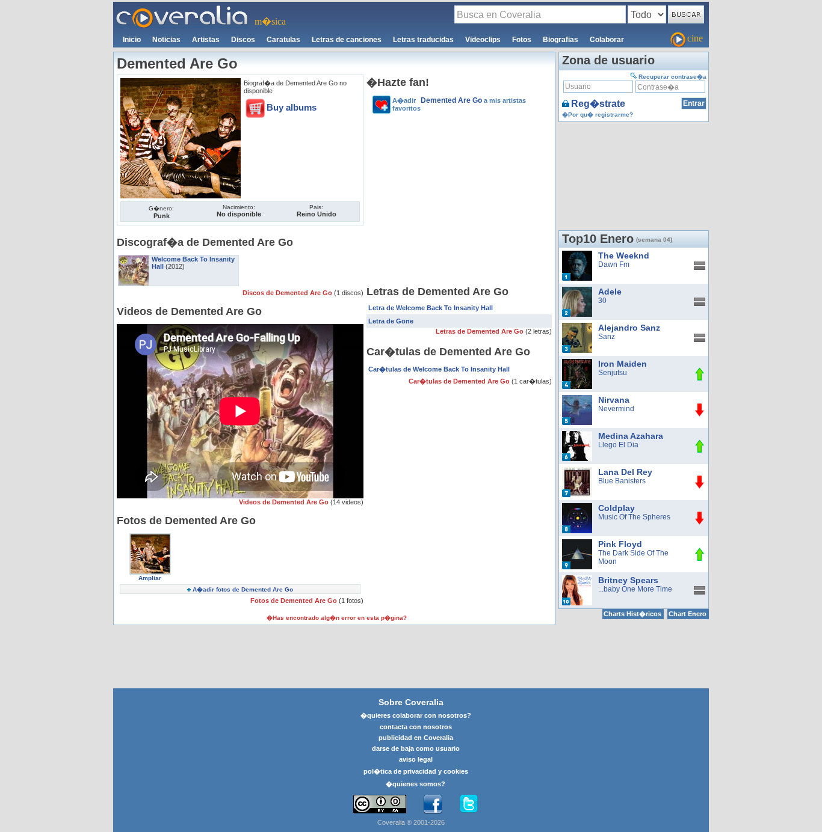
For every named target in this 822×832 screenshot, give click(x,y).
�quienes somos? (415, 784)
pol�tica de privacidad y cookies (415, 771)
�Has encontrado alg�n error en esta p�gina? (337, 617)
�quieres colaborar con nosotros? (415, 715)
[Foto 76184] (150, 537)
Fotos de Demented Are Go (294, 600)
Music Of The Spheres (634, 517)
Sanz (606, 336)
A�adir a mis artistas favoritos (459, 104)
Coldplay (616, 508)
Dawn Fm (613, 264)
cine (695, 38)
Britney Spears (628, 580)
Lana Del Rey (625, 472)
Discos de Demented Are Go (288, 292)
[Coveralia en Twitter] (468, 804)
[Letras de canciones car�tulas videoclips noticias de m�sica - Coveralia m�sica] (182, 9)
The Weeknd (623, 255)
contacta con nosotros (416, 726)
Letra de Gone (390, 321)
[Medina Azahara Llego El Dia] (577, 435)
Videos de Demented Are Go (284, 502)
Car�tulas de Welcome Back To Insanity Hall (439, 369)
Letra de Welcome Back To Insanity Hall (430, 307)
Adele (610, 291)
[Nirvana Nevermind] (577, 399)
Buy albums (292, 107)
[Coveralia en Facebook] (432, 804)
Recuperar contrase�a (672, 76)
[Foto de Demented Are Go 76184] (180, 82)
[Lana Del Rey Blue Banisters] (577, 471)
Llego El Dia (618, 445)
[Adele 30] (577, 291)
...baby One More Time (635, 589)
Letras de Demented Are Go (480, 331)
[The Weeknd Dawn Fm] (577, 255)
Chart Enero (687, 613)
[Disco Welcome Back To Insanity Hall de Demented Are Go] (134, 259)
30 (602, 300)
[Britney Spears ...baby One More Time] (577, 579)
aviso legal (416, 759)
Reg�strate (598, 104)
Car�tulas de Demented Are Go (460, 381)
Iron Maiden (622, 364)
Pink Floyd (620, 544)
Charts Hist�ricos (632, 613)
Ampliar (149, 578)
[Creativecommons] (379, 804)
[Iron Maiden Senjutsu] (577, 363)
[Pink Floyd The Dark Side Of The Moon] (577, 543)
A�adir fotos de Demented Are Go (243, 589)
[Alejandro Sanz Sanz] (577, 327)
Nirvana (613, 400)
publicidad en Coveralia (416, 737)
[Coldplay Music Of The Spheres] (577, 507)
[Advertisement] (459, 201)
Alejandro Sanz (629, 327)
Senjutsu (612, 373)
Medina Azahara (630, 436)
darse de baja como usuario (416, 748)
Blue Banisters (622, 481)
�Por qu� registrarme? (597, 114)
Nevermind (616, 409)
